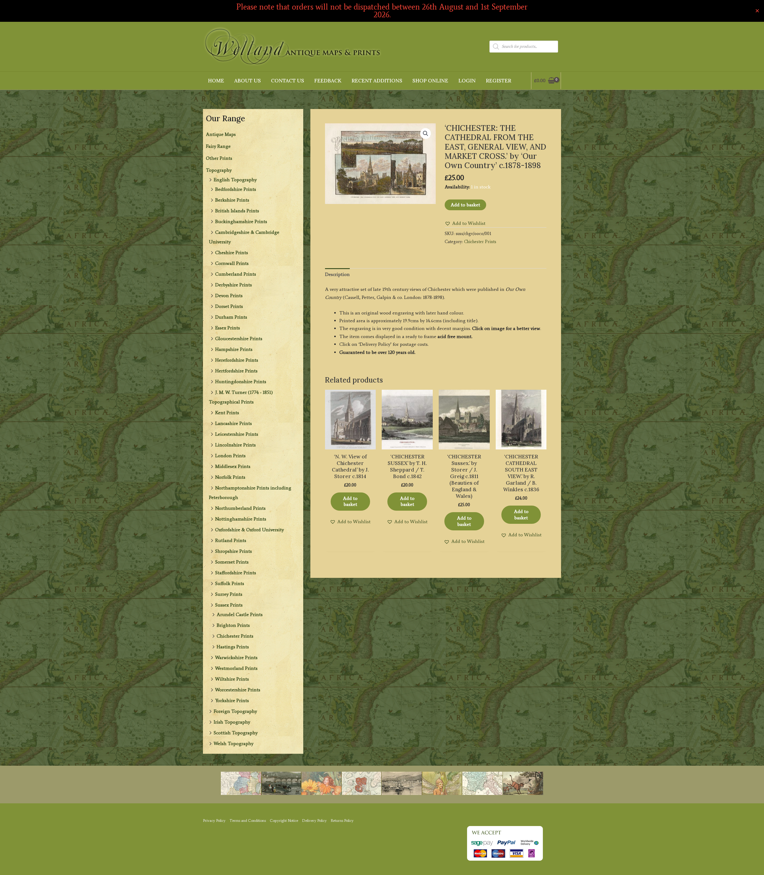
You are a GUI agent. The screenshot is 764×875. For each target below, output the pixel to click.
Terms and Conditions (247, 820)
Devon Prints (229, 295)
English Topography (235, 179)
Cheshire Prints (231, 252)
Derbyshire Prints (233, 285)
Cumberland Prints (235, 274)
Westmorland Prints (236, 668)
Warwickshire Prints (236, 657)
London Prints (230, 455)
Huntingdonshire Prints (240, 381)
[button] (425, 133)
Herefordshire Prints (236, 360)
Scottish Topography (236, 733)
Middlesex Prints (232, 466)
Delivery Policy (314, 820)
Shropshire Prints (233, 551)
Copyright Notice (284, 820)
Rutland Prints (230, 540)
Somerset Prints (232, 562)
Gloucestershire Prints (238, 338)
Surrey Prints (228, 594)
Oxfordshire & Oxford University (249, 529)
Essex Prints (227, 328)
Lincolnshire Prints (235, 445)
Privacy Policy (214, 820)
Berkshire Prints (232, 200)
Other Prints (219, 158)
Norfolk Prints (230, 477)
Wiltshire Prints (232, 679)
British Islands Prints (237, 211)
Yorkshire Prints (232, 700)
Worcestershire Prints (237, 690)
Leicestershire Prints (236, 434)
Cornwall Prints (232, 263)
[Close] (757, 11)
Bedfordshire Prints (235, 189)
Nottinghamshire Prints (240, 519)
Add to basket (465, 205)
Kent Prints (227, 412)
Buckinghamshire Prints (241, 221)
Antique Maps (221, 134)
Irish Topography (232, 722)
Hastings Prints (233, 647)
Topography (219, 170)
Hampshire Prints (233, 349)
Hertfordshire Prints (236, 371)
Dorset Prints (229, 306)
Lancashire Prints (233, 423)
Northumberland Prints (240, 508)
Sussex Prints (229, 605)
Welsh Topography (233, 743)
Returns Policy (342, 820)
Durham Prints (231, 317)
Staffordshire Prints (235, 572)
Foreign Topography (235, 711)
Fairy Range (218, 146)
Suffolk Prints (229, 583)
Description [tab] (337, 274)
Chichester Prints (235, 636)
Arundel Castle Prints (240, 614)
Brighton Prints (233, 625)
